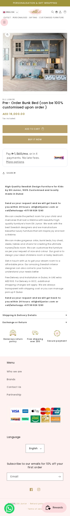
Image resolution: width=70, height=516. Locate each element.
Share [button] (10, 172)
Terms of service (36, 509)
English (33, 448)
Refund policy (37, 503)
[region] (35, 3)
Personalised (20, 17)
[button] (4, 22)
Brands (11, 379)
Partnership (14, 394)
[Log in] (60, 12)
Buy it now (35, 139)
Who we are (14, 371)
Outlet (7, 17)
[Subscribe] (59, 477)
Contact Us (14, 387)
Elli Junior (9, 99)
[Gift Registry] (56, 12)
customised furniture (51, 17)
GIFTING (33, 17)
